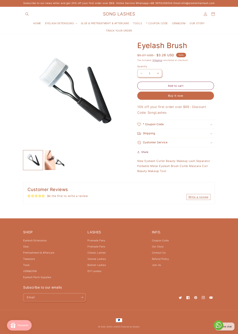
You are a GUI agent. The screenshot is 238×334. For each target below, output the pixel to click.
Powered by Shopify (130, 327)
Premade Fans (96, 246)
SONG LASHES (113, 327)
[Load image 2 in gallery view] (54, 160)
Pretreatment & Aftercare (38, 252)
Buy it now (175, 95)
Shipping (157, 60)
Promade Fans (96, 240)
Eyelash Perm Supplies (37, 277)
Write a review (198, 197)
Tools (26, 264)
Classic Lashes (96, 252)
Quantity (142, 66)
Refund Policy (160, 258)
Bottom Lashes (96, 264)
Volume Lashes (96, 258)
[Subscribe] (82, 297)
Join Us (156, 264)
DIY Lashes (94, 271)
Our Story (158, 246)
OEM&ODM (30, 271)
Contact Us (159, 252)
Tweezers (29, 258)
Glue (26, 246)
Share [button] (144, 151)
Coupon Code (160, 240)
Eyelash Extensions (35, 240)
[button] (27, 14)
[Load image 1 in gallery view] (33, 160)
